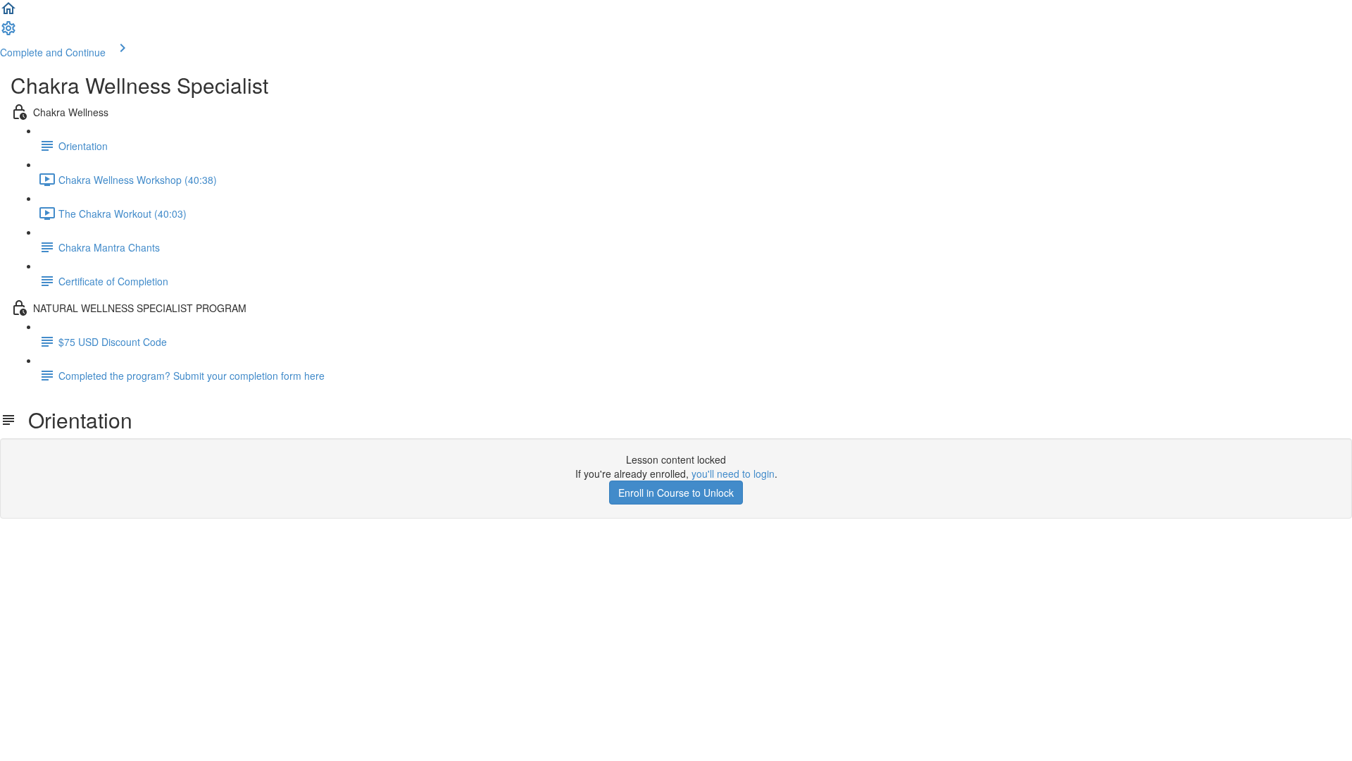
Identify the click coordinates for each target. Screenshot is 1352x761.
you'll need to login (733, 473)
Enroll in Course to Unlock (676, 492)
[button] (8, 13)
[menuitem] (8, 32)
